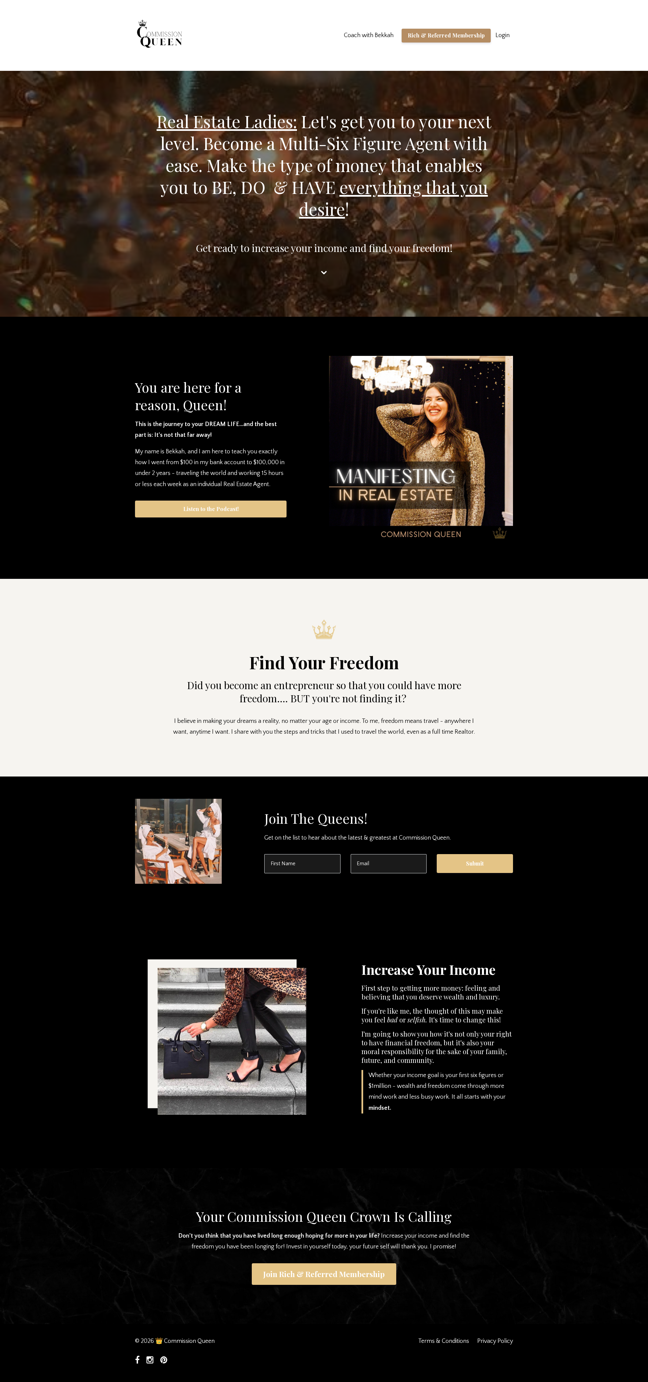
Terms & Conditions (443, 1341)
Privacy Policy (495, 1341)
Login (502, 35)
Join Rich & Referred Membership (324, 1274)
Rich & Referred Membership (446, 35)
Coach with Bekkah (369, 35)
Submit (475, 863)
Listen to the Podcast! (211, 508)
